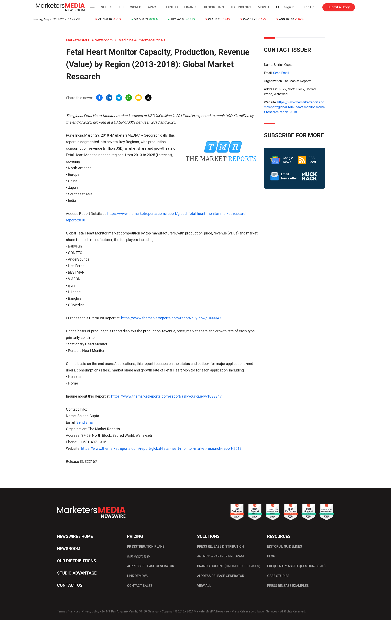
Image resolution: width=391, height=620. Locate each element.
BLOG (271, 556)
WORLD (135, 7)
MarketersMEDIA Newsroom (89, 40)
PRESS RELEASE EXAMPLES (288, 586)
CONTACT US (69, 585)
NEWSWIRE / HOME (75, 536)
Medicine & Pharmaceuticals (142, 40)
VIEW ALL (204, 586)
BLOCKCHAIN (214, 7)
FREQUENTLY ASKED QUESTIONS (296, 566)
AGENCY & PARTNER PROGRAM (220, 556)
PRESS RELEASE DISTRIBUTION (220, 546)
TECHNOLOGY (240, 7)
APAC (152, 7)
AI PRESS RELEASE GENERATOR (150, 566)
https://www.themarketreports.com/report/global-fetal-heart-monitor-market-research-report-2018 (161, 448)
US (121, 7)
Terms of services (68, 611)
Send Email (85, 422)
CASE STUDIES (278, 576)
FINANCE (191, 7)
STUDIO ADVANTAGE (77, 573)
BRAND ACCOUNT (228, 566)
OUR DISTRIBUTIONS (76, 560)
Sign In (289, 7)
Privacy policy (90, 611)
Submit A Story (339, 7)
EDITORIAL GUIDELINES (284, 546)
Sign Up (308, 7)
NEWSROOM (68, 548)
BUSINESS (170, 7)
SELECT (107, 7)
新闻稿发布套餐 (138, 556)
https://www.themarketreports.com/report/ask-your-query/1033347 (166, 396)
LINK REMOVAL (138, 576)
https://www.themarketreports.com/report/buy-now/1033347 (171, 318)
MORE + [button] (264, 7)
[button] (91, 7)
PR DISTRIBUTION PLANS (146, 546)
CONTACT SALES (140, 586)
